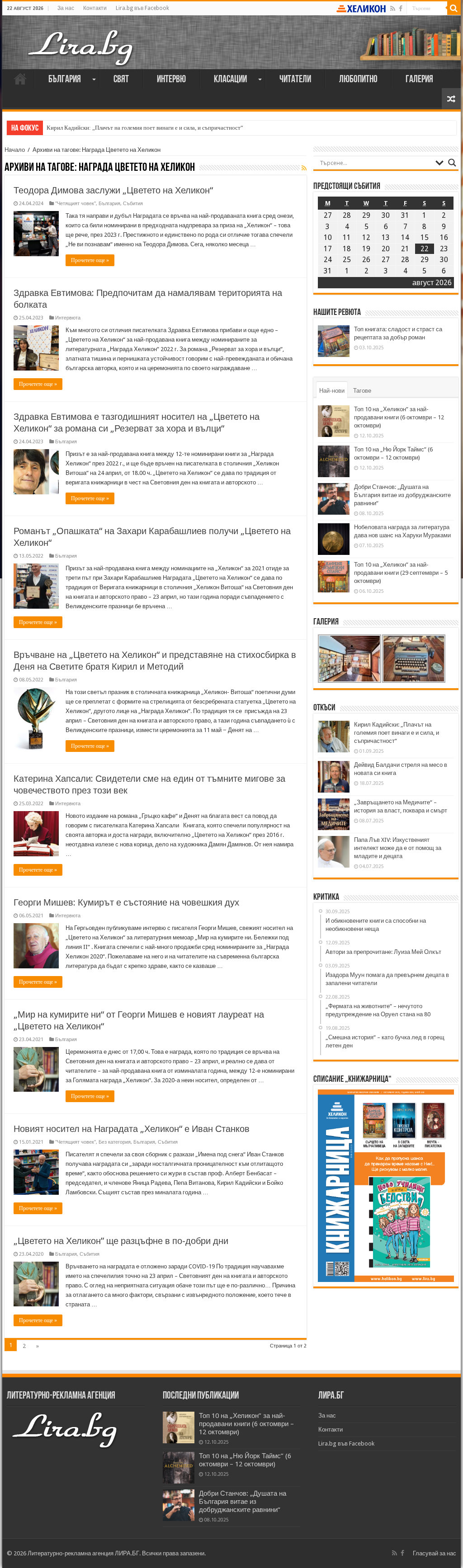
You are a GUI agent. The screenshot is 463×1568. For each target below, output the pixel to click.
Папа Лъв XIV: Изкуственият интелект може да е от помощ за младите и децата (397, 847)
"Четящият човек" (75, 204)
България (64, 80)
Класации (230, 80)
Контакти (95, 8)
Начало (20, 78)
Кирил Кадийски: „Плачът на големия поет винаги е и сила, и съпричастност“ (145, 127)
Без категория (115, 1142)
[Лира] (81, 38)
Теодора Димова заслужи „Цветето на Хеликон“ (113, 190)
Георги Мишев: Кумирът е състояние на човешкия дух (126, 902)
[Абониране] (304, 168)
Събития (133, 204)
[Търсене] (454, 8)
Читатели (295, 80)
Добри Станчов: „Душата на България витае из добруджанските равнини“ (402, 495)
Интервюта (67, 318)
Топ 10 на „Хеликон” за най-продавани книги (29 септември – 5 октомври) (401, 572)
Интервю (171, 80)
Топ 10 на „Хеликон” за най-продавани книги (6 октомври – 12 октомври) (399, 417)
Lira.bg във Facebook (142, 8)
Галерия (419, 80)
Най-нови (332, 390)
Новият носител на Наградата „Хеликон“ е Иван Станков (132, 1128)
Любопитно (358, 80)
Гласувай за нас (434, 1553)
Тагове (362, 390)
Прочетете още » (90, 260)
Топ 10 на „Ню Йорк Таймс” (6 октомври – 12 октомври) (245, 1460)
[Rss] (392, 8)
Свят (121, 80)
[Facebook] (400, 8)
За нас (65, 8)
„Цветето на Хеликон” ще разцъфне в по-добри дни (121, 1240)
